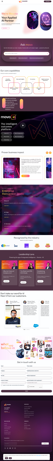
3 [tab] (27, 329)
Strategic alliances (7, 433)
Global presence (7, 428)
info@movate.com (7, 412)
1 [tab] (24, 329)
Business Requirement (31, 375)
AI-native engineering (28, 406)
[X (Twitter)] (5, 448)
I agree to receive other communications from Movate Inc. (13, 385)
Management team (7, 432)
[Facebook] (13, 448)
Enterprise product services (29, 413)
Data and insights (27, 408)
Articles (25, 423)
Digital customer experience (29, 411)
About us (5, 423)
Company (3, 370)
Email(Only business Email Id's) (33, 370)
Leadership (6, 430)
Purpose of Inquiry (4, 380)
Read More (6, 281)
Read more (19, 104)
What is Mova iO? (13, 58)
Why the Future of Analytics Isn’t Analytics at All (8, 273)
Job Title (3, 375)
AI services (26, 410)
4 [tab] (28, 329)
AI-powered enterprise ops (29, 415)
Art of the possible (27, 428)
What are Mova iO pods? (23, 58)
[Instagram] (15, 448)
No (10, 458)
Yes (6, 458)
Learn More (5, 28)
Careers (5, 425)
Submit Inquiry (47, 1)
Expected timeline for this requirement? (34, 380)
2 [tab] (25, 329)
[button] (47, 152)
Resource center (27, 425)
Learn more (7, 205)
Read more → (25, 175)
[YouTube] (10, 448)
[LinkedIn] (8, 448)
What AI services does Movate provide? (36, 58)
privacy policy (38, 455)
